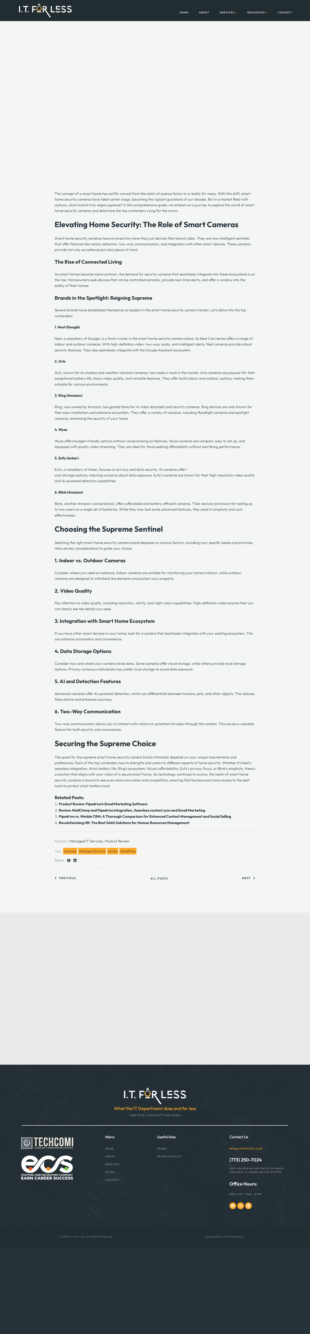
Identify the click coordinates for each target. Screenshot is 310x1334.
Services (227, 12)
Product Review (117, 841)
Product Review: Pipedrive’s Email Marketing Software (103, 804)
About (204, 12)
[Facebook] (232, 1205)
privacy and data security (137, 469)
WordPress (127, 851)
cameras (70, 851)
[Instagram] (240, 1205)
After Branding (233, 1236)
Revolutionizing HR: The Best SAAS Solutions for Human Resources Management (124, 822)
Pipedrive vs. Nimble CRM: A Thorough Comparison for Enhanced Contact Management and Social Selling (145, 816)
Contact (285, 12)
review (112, 851)
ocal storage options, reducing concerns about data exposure (103, 475)
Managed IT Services (86, 841)
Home (184, 12)
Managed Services (92, 851)
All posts (159, 878)
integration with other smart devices (196, 244)
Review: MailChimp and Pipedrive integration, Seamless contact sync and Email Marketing (132, 810)
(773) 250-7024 (245, 1160)
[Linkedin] (248, 1205)
